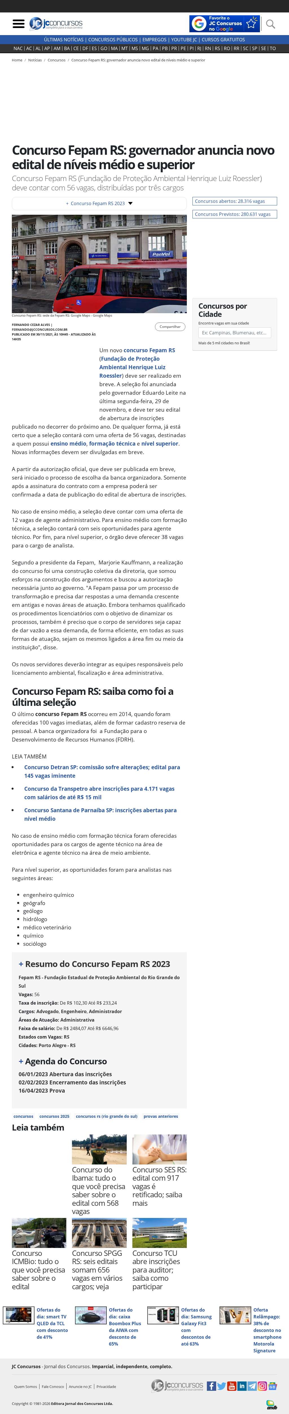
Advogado (47, 1011)
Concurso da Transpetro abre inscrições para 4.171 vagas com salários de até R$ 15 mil (99, 793)
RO (227, 48)
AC (29, 48)
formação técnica (112, 443)
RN (208, 48)
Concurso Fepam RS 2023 (95, 203)
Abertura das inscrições (65, 1074)
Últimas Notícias (64, 39)
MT (124, 48)
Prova (42, 1090)
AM (57, 48)
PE (183, 48)
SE (263, 48)
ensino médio (68, 443)
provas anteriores (161, 1116)
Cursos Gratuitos (223, 39)
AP (47, 48)
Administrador (105, 1011)
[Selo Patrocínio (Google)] (224, 23)
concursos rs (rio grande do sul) (106, 1116)
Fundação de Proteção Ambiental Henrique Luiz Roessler (132, 367)
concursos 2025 (54, 1116)
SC (245, 48)
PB (165, 48)
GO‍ (103, 48)
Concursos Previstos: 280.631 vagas (233, 214)
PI (192, 48)
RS (217, 48)
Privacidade (106, 1386)
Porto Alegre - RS (57, 1045)
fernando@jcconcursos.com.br (39, 329)
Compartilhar (170, 326)
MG (145, 48)
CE (76, 48)
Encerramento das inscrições (72, 1082)
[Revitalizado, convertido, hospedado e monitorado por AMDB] (271, 1404)
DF (85, 48)
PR (174, 48)
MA (114, 48)
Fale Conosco (53, 1386)
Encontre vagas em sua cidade (223, 323)
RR (236, 48)
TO (273, 48)
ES (94, 48)
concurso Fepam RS (149, 350)
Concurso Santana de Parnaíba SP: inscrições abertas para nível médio (100, 814)
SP (254, 48)
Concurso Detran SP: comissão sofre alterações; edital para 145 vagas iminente (102, 771)
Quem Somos (25, 1386)
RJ (199, 48)
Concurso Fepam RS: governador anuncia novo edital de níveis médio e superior (138, 60)
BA (67, 48)
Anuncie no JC (80, 1386)
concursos (23, 1116)
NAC (18, 48)
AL (38, 48)
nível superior (159, 443)
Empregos (155, 39)
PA (155, 48)
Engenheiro (74, 1011)
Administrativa (77, 1020)
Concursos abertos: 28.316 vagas (230, 201)
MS (135, 48)
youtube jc (184, 39)
